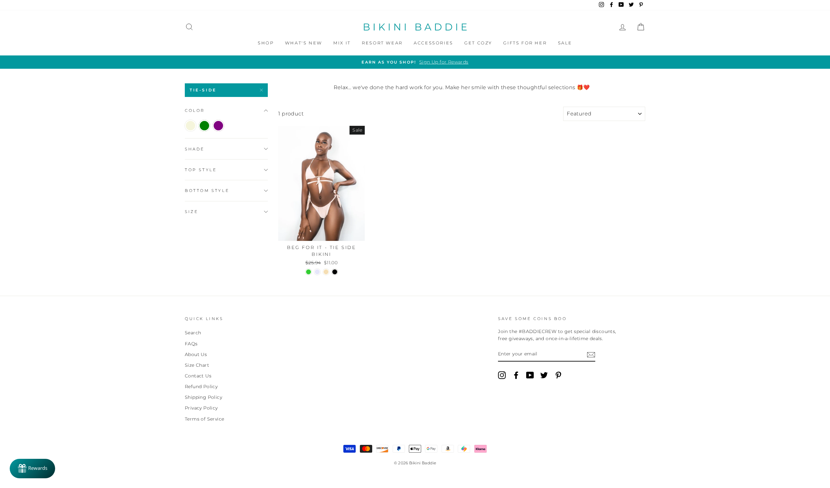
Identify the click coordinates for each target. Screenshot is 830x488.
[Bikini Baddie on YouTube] (530, 375)
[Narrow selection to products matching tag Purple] (218, 125)
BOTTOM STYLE (207, 190)
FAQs (191, 343)
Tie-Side (203, 90)
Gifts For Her (525, 42)
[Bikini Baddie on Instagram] (502, 375)
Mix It (342, 42)
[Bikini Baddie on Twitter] (544, 375)
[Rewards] (32, 468)
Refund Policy (201, 386)
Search (193, 332)
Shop (266, 42)
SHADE (195, 149)
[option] (415, 62)
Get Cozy (478, 42)
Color (195, 110)
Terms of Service (204, 419)
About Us (196, 354)
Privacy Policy (201, 408)
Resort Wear (382, 42)
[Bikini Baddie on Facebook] (516, 375)
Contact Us (198, 375)
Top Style (201, 169)
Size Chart (197, 365)
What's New (303, 42)
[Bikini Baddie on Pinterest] (558, 375)
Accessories (433, 42)
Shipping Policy (203, 397)
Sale (565, 42)
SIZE (191, 211)
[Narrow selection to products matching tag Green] (204, 125)
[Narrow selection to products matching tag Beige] (190, 125)
